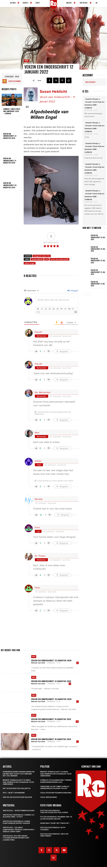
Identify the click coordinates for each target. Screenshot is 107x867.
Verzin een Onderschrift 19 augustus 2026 (51, 719)
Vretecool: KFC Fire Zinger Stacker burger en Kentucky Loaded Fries (16, 838)
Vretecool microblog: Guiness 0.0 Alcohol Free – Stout (18, 816)
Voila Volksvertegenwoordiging (55, 793)
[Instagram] (49, 850)
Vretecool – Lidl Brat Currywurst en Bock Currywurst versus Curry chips (19, 830)
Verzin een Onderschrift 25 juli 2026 (98, 237)
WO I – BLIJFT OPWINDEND (14, 793)
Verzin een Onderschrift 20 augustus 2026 (9, 185)
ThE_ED (38, 364)
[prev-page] (84, 294)
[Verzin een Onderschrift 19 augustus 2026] (15, 721)
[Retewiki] (53, 858)
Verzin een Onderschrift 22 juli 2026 (98, 272)
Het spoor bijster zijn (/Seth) (16, 788)
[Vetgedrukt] (38, 308)
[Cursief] (42, 308)
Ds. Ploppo (40, 556)
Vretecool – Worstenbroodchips (19, 810)
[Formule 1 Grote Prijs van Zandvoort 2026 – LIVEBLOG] (12, 100)
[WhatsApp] (68, 80)
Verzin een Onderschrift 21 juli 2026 (98, 284)
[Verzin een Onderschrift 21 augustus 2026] (12, 149)
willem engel (30, 263)
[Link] (69, 308)
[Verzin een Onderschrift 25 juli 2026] (86, 237)
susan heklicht (37, 259)
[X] (56, 80)
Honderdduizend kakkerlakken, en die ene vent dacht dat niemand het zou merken (18, 774)
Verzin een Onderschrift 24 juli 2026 (98, 249)
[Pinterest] (62, 80)
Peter (37, 587)
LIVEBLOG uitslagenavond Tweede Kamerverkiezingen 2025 (55, 781)
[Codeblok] (65, 308)
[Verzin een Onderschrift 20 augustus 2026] (12, 174)
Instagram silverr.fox (42, 256)
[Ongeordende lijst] (57, 308)
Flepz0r (38, 332)
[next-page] (88, 294)
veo (46, 259)
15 (77, 721)
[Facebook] (49, 80)
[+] (38, 312)
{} (73, 309)
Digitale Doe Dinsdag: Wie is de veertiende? (54, 835)
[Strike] (50, 308)
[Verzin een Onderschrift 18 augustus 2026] (15, 741)
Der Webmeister (43, 392)
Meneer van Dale (38, 663)
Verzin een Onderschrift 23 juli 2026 (98, 260)
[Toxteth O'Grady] (5, 81)
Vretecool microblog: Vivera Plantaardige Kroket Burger (16, 822)
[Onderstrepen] (46, 308)
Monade (39, 499)
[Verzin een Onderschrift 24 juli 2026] (86, 249)
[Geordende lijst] (54, 308)
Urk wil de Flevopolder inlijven (17, 797)
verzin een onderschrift (59, 259)
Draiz (37, 527)
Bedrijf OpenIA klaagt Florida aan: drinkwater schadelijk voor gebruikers (18, 782)
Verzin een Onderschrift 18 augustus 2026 (51, 739)
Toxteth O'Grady (14, 81)
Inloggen (74, 290)
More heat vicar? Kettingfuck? (54, 823)
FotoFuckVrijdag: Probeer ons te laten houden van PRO (56, 818)
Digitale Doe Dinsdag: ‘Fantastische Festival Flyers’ (54, 811)
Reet (37, 432)
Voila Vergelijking (48, 797)
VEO (26, 61)
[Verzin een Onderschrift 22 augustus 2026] (12, 124)
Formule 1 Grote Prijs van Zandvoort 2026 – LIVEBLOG (11, 111)
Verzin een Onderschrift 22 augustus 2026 (9, 136)
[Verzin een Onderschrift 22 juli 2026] (86, 272)
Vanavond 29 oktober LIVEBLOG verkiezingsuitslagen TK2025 (54, 787)
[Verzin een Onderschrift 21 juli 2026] (86, 284)
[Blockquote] (61, 308)
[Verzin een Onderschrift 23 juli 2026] (86, 261)
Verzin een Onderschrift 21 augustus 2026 (9, 160)
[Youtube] (64, 850)
